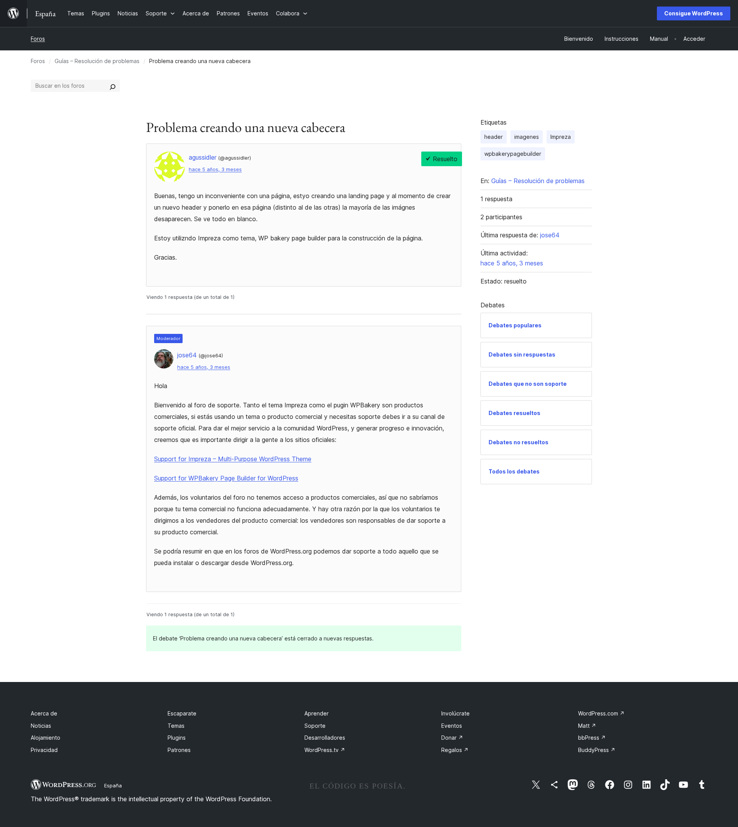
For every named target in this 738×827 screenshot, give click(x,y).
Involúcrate (455, 713)
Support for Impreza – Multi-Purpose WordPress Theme (232, 459)
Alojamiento (45, 737)
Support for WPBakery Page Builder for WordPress (226, 478)
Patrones (179, 750)
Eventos (451, 725)
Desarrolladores (324, 737)
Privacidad (44, 750)
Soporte (315, 725)
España (113, 785)
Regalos (455, 750)
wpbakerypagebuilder (512, 153)
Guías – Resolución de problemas (97, 61)
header (493, 136)
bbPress (592, 737)
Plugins (177, 737)
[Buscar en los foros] (112, 86)
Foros (38, 38)
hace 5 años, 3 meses (215, 169)
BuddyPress (596, 750)
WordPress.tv (324, 750)
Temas (176, 725)
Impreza (560, 136)
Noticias (41, 725)
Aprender (316, 713)
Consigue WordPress (693, 13)
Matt (587, 725)
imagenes (526, 136)
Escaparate (182, 713)
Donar (452, 737)
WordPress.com (601, 713)
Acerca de (44, 713)
